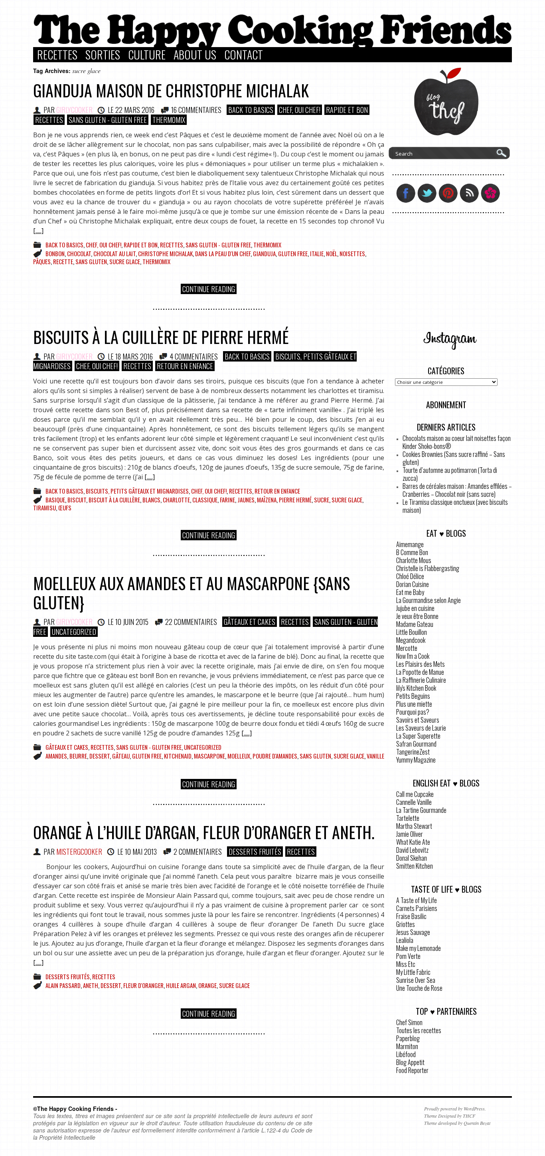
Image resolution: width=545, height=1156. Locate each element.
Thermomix (168, 120)
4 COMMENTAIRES (194, 356)
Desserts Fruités (255, 851)
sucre (321, 499)
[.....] (38, 230)
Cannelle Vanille (414, 802)
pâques (42, 261)
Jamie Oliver (409, 834)
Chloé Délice (410, 576)
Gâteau (121, 755)
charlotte (176, 499)
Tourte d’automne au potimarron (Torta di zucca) (450, 474)
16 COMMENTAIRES (196, 110)
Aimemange (410, 544)
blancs (151, 499)
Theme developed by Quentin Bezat (457, 1123)
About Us (195, 54)
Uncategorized (74, 631)
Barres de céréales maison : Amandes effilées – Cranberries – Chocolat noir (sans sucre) (457, 490)
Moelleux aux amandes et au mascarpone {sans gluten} (191, 592)
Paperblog (408, 1038)
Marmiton (407, 1046)
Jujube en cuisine (415, 608)
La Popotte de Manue (420, 672)
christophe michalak (165, 253)
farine (227, 499)
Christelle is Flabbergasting (427, 568)
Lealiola (404, 940)
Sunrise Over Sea (415, 980)
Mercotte (406, 648)
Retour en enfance (185, 366)
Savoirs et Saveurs (417, 720)
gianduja (264, 253)
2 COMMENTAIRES (198, 851)
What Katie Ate (413, 842)
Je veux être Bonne (417, 616)
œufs (64, 507)
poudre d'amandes (275, 755)
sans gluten (91, 261)
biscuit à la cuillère (114, 499)
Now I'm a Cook (412, 656)
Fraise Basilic (411, 916)
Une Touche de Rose (419, 988)
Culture (147, 54)
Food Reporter (412, 1070)
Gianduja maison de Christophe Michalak (171, 90)
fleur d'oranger (143, 985)
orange (207, 985)
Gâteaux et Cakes (249, 622)
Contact (243, 54)
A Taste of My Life (416, 900)
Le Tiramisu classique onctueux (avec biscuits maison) (455, 506)
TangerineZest (413, 752)
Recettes (57, 54)
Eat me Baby (410, 592)
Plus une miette (414, 704)
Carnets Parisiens (416, 908)
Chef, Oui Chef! (299, 110)
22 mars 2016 (134, 110)
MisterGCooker (79, 851)
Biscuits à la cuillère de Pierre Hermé (161, 337)
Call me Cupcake (415, 794)
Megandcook (410, 640)
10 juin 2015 (131, 622)
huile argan (181, 985)
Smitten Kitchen (414, 866)
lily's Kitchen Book (416, 688)
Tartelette (407, 818)
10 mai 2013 (141, 851)
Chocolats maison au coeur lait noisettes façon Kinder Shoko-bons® (457, 442)
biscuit (76, 499)
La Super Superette (418, 736)
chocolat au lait (114, 253)
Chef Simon (409, 1022)
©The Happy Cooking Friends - (75, 1109)
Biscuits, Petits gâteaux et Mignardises (137, 490)
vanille (375, 755)
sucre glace (124, 261)
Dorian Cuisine (412, 584)
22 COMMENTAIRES (191, 622)
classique (204, 499)
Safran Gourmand (416, 744)
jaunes (246, 499)
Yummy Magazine (416, 760)
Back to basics (250, 110)
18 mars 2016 (134, 356)
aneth (90, 985)
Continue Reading (208, 289)
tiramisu (44, 507)
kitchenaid (178, 755)
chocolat (79, 253)
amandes (56, 755)
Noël (331, 253)
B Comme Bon (412, 552)
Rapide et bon (347, 110)
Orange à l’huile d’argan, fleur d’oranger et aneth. (204, 832)
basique (55, 499)
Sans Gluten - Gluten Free (108, 120)
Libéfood (406, 1054)
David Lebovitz (412, 850)
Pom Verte (408, 956)
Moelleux (238, 755)
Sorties (102, 54)
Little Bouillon (411, 632)
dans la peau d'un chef (223, 253)
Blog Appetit (410, 1062)
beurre (78, 755)
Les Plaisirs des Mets (420, 664)
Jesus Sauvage (413, 932)
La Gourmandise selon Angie (428, 600)
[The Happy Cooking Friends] (272, 45)
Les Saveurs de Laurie (421, 728)
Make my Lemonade (418, 948)
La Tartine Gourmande (421, 810)
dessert (99, 755)
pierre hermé (295, 499)
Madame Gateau (414, 624)
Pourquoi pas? (412, 712)
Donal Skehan (411, 858)
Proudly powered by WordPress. (455, 1108)
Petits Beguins (413, 696)
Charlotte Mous (413, 560)
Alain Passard (63, 985)
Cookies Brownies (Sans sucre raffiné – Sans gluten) (454, 458)
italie (317, 253)
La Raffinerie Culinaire (421, 680)
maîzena (266, 499)
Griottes (405, 924)
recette (63, 261)
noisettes (352, 253)
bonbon (55, 253)
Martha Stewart (414, 826)
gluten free (293, 253)
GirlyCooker (74, 110)
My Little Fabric (413, 972)
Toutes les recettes (418, 1030)
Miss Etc (405, 964)
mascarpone (209, 755)
